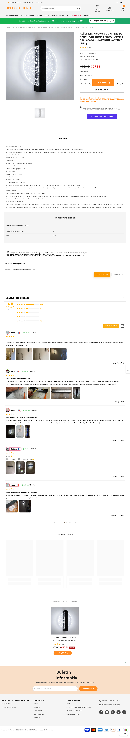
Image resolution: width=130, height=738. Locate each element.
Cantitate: (83, 79)
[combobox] (58, 8)
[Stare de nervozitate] (124, 712)
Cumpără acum (102, 90)
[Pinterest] (113, 712)
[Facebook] (101, 712)
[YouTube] (118, 712)
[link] (118, 83)
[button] (54, 522)
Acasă (8, 27)
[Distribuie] (122, 83)
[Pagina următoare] (75, 522)
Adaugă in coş (103, 83)
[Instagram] (107, 712)
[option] (39, 66)
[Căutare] (60, 8)
